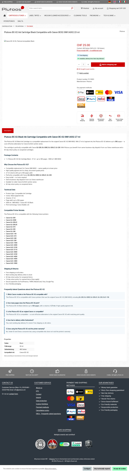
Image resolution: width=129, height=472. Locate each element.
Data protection (41, 401)
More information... (51, 468)
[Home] (4, 15)
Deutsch (110, 2)
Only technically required (102, 469)
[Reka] (101, 99)
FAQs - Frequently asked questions (48, 414)
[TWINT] (90, 92)
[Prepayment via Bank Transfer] (81, 105)
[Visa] (118, 92)
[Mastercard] (109, 92)
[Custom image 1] (81, 92)
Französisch (120, 2)
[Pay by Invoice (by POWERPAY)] (81, 99)
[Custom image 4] (89, 444)
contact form (13, 394)
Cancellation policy (42, 410)
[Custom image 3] (77, 444)
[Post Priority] (80, 398)
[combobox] (49, 8)
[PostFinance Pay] (99, 92)
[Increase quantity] (88, 64)
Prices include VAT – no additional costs (89, 50)
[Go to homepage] (13, 8)
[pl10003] (38, 62)
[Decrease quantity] (79, 64)
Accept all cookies (120, 469)
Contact (38, 394)
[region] (38, 64)
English (115, 2)
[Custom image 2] (64, 444)
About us (39, 388)
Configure (87, 469)
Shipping (52, 459)
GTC (37, 391)
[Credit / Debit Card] (110, 99)
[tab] (8, 130)
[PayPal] (91, 99)
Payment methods (42, 407)
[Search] (72, 8)
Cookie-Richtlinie (42, 404)
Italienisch (125, 2)
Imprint (38, 398)
